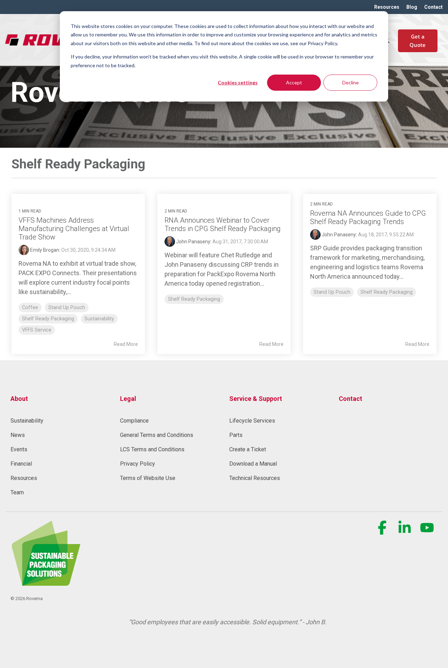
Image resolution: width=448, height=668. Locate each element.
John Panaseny (192, 241)
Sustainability (99, 319)
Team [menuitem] (17, 492)
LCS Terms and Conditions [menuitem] (152, 449)
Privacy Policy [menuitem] (137, 463)
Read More (126, 344)
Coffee (30, 308)
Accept (294, 82)
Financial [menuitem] (21, 463)
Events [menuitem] (18, 449)
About (19, 398)
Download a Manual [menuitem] (253, 463)
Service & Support (255, 398)
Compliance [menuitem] (134, 420)
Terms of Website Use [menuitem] (147, 478)
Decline (350, 82)
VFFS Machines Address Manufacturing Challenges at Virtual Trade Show (74, 228)
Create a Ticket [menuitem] (247, 449)
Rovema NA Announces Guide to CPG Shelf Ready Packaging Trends (368, 217)
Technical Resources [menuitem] (254, 478)
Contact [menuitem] (433, 7)
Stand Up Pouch (66, 308)
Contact (350, 398)
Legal (128, 398)
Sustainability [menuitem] (26, 420)
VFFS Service (36, 330)
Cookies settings (238, 82)
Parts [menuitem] (236, 435)
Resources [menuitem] (386, 7)
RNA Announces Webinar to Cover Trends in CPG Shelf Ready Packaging (222, 224)
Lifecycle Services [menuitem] (252, 420)
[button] (382, 531)
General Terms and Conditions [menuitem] (156, 435)
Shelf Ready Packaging (48, 319)
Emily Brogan (44, 250)
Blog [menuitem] (411, 7)
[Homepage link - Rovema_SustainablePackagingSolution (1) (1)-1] (45, 581)
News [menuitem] (17, 435)
